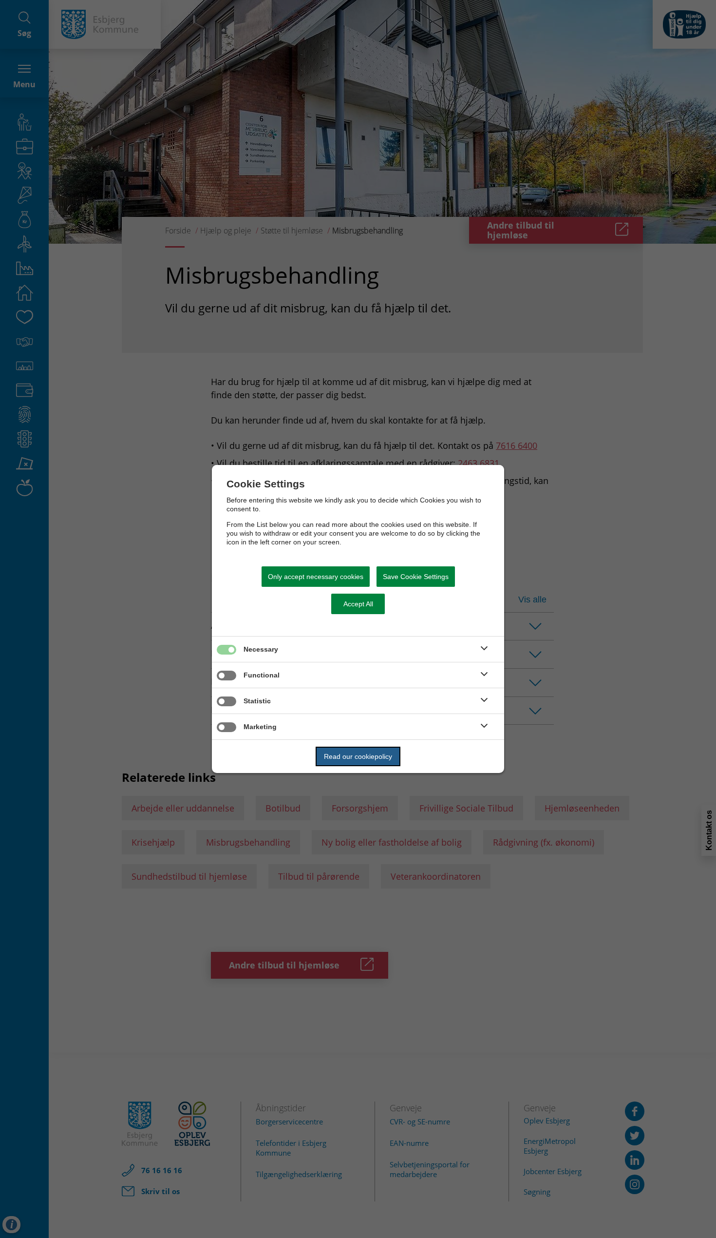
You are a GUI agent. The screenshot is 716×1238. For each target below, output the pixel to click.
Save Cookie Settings (416, 576)
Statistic (257, 701)
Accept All (358, 604)
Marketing (260, 727)
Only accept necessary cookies (315, 576)
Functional (262, 675)
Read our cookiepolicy (358, 756)
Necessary (261, 649)
